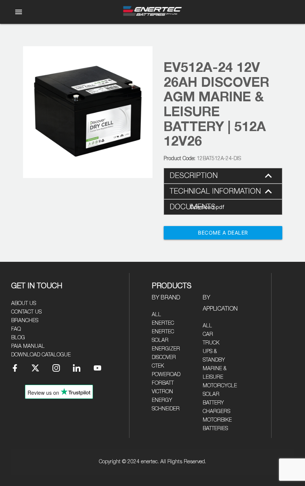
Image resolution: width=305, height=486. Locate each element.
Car (208, 334)
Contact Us (26, 312)
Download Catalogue (41, 355)
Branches (24, 320)
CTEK (158, 366)
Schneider (166, 409)
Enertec (163, 323)
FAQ (16, 329)
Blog (18, 337)
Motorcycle (220, 385)
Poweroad (166, 374)
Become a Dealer (223, 232)
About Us (23, 303)
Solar (211, 394)
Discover (164, 357)
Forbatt (163, 383)
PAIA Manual (28, 346)
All (156, 314)
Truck (211, 343)
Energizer (166, 349)
